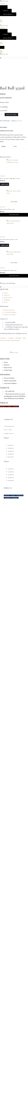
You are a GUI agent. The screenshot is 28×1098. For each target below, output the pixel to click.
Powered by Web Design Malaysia (9, 340)
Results (5, 10)
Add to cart (11, 114)
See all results (8, 14)
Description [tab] (3, 127)
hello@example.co (9, 433)
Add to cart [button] (4, 184)
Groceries (19, 120)
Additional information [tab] (6, 130)
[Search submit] (4, 7)
